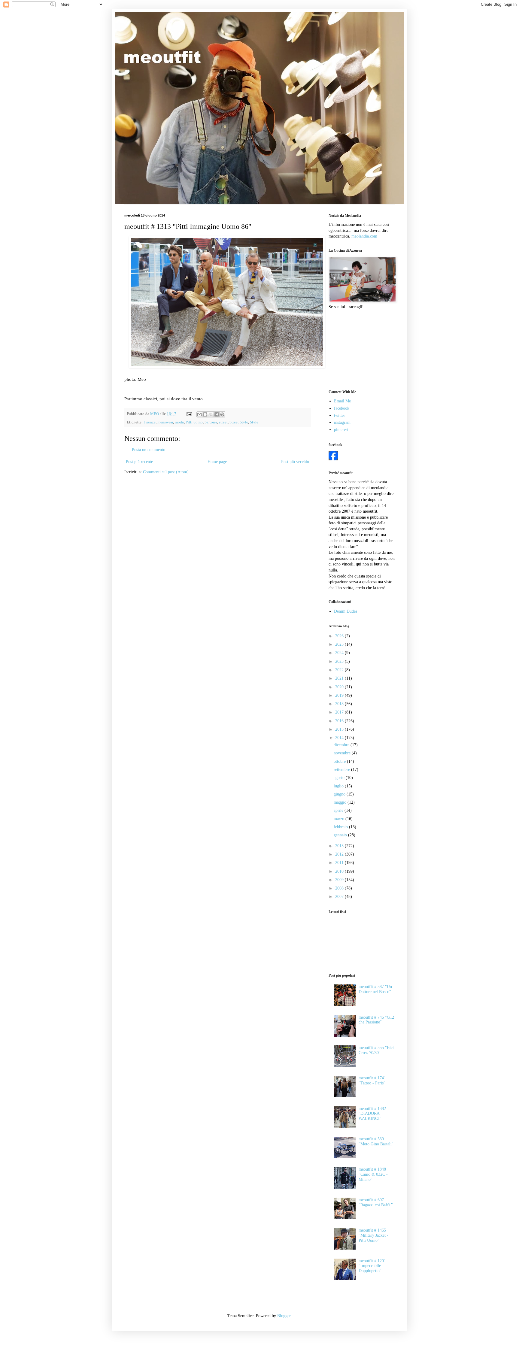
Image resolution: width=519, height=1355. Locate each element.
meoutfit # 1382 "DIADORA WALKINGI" (372, 1113)
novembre (343, 753)
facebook (341, 408)
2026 (340, 636)
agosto (340, 777)
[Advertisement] (359, 349)
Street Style (238, 422)
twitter (339, 415)
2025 (340, 644)
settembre (342, 769)
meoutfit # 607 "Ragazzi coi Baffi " (376, 1202)
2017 (340, 712)
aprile (339, 810)
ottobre (340, 761)
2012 (340, 854)
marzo (339, 819)
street (223, 422)
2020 (340, 687)
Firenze (150, 422)
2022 (340, 670)
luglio (339, 786)
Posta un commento (148, 449)
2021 (340, 678)
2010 (340, 871)
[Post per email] (189, 414)
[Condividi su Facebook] (217, 414)
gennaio (341, 835)
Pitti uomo (194, 422)
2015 (340, 729)
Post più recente (139, 461)
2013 (340, 846)
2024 (340, 652)
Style (254, 422)
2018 (340, 704)
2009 (340, 880)
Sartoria (211, 422)
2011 (340, 862)
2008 (340, 888)
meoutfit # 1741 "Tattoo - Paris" (372, 1080)
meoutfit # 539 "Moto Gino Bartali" (376, 1141)
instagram (342, 422)
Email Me (342, 401)
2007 (340, 896)
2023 (340, 661)
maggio (341, 802)
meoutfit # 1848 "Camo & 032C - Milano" (373, 1174)
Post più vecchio (295, 461)
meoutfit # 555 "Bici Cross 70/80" (376, 1050)
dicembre (342, 745)
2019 (340, 695)
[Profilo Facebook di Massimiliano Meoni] (333, 459)
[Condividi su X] (211, 414)
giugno (340, 794)
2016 (340, 721)
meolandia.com (364, 236)
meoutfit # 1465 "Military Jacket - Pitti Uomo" (373, 1235)
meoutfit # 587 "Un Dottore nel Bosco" (375, 989)
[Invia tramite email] (199, 414)
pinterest (341, 429)
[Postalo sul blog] (205, 414)
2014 (340, 737)
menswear (165, 422)
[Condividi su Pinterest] (222, 414)
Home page (217, 461)
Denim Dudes (345, 611)
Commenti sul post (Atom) (166, 472)
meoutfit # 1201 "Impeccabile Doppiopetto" (372, 1266)
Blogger (283, 1316)
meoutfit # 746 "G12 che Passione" (376, 1020)
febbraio (341, 827)
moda (179, 422)
